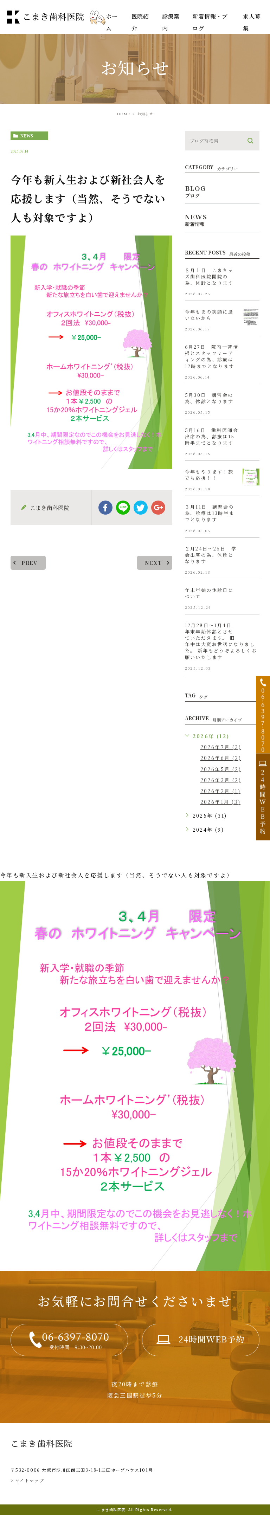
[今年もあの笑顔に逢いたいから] (251, 317)
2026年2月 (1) (220, 790)
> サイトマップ (27, 1480)
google (158, 508)
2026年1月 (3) (220, 801)
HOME (123, 113)
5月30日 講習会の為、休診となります (209, 398)
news (26, 136)
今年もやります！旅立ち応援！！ (209, 474)
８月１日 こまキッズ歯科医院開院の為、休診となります (209, 276)
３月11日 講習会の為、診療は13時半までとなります (209, 513)
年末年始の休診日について (209, 593)
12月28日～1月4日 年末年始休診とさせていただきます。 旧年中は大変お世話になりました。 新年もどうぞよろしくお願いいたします (221, 641)
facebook (105, 508)
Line (123, 508)
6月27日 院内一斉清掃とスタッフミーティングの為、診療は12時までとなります (211, 356)
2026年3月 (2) (220, 779)
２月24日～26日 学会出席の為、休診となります (211, 555)
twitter (141, 508)
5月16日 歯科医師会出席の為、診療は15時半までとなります (211, 436)
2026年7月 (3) (220, 746)
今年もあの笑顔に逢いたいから (209, 314)
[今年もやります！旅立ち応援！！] (251, 477)
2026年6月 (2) (220, 757)
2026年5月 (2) (220, 768)
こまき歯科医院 (41, 1443)
